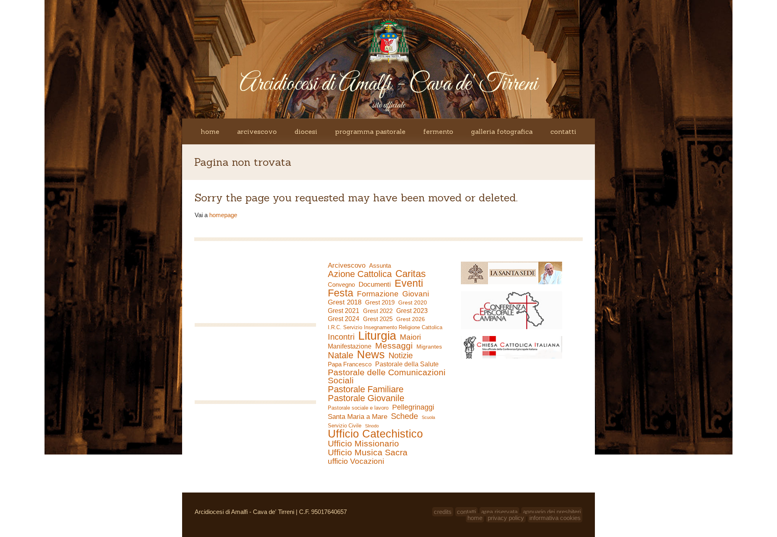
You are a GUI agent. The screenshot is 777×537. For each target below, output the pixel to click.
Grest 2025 (378, 319)
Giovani (415, 294)
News (371, 355)
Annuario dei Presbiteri (552, 511)
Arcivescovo (257, 131)
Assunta (380, 265)
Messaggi (394, 346)
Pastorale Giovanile (366, 398)
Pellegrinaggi (413, 407)
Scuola (428, 417)
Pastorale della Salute (407, 364)
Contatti (563, 131)
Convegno (341, 284)
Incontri (341, 337)
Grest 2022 (378, 310)
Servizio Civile (344, 426)
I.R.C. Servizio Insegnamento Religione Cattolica (385, 327)
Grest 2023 (412, 310)
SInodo (372, 425)
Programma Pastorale (370, 131)
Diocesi (306, 131)
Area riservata (499, 511)
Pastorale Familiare (365, 389)
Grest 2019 (380, 302)
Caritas (410, 274)
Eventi (409, 283)
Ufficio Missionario (363, 444)
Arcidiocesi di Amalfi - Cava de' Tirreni (388, 84)
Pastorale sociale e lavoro (358, 408)
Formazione (378, 294)
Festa (340, 293)
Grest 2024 (343, 318)
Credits (443, 511)
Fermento (438, 131)
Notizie (400, 355)
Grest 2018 (344, 302)
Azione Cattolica (360, 274)
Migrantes (429, 346)
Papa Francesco (350, 364)
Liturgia (377, 336)
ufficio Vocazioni (356, 461)
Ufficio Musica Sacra (368, 452)
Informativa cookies (555, 517)
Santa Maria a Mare (357, 417)
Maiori (410, 337)
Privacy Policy (506, 517)
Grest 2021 (343, 310)
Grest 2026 (410, 319)
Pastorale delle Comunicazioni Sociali (387, 376)
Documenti (375, 284)
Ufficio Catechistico (375, 434)
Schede (404, 416)
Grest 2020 (412, 302)
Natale (340, 355)
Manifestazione (350, 346)
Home (210, 131)
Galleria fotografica (502, 131)
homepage (223, 214)
